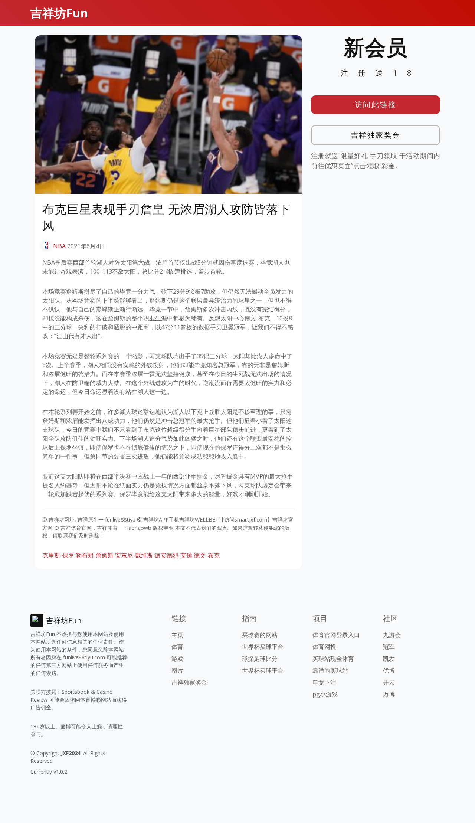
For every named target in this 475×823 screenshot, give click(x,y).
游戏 (177, 658)
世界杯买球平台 (263, 647)
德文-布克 (207, 555)
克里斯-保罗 (58, 555)
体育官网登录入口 (336, 635)
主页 (177, 635)
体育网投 (324, 647)
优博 (389, 670)
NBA (59, 246)
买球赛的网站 (260, 635)
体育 (177, 647)
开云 (389, 682)
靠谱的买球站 (330, 670)
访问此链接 (376, 104)
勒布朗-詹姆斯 (95, 555)
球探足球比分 (260, 658)
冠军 (389, 647)
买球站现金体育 (333, 658)
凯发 (389, 658)
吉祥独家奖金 (376, 135)
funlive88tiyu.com (84, 657)
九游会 (392, 635)
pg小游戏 (325, 694)
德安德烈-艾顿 (173, 555)
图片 (177, 670)
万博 (389, 694)
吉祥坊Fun (59, 13)
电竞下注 (324, 682)
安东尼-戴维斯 (134, 555)
